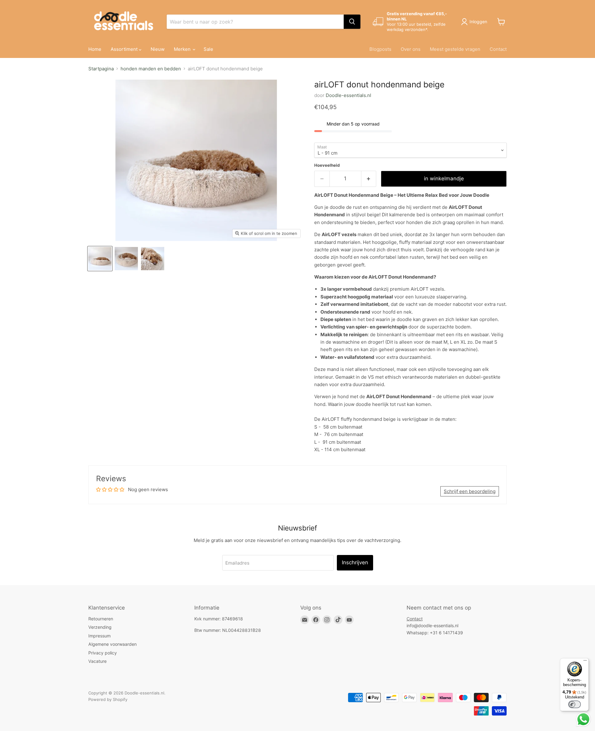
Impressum (99, 635)
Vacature (97, 661)
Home (94, 49)
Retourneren (100, 618)
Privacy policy (102, 652)
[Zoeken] (352, 22)
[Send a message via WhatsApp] (583, 719)
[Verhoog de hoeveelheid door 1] (369, 179)
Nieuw (158, 49)
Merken (183, 49)
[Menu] (585, 662)
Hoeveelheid (327, 165)
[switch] (574, 704)
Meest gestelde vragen (455, 49)
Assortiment (125, 49)
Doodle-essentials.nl (348, 95)
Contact (498, 49)
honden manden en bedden (151, 68)
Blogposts (380, 49)
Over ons (411, 49)
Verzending (100, 627)
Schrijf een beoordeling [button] (470, 491)
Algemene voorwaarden (112, 644)
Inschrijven (355, 562)
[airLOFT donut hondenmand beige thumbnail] (100, 258)
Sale (208, 49)
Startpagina (101, 68)
